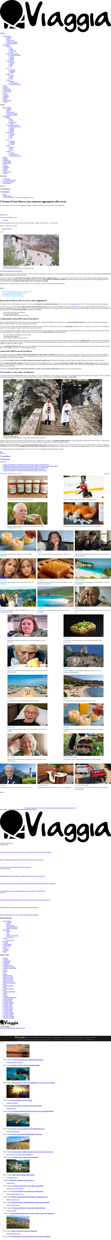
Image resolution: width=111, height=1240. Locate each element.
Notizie (5, 86)
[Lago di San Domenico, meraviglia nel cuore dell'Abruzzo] (57, 1188)
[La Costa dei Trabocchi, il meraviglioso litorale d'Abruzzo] (57, 1051)
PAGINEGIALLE (37, 1037)
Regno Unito (13, 50)
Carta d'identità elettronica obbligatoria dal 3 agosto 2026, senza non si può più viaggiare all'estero (25, 900)
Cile (11, 67)
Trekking (5, 996)
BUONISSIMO (87, 1037)
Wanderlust (6, 96)
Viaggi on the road (8, 999)
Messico (12, 58)
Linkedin (5, 220)
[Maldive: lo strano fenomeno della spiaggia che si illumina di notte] (57, 1194)
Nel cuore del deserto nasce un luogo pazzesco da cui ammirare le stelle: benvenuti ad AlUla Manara (25, 852)
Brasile (11, 64)
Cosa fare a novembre (8, 1016)
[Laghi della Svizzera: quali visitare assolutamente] (57, 1154)
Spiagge (5, 993)
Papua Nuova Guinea (15, 84)
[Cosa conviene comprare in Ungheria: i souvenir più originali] (57, 1103)
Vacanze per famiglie (12, 42)
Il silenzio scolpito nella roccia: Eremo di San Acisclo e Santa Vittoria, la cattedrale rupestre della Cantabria (30, 466)
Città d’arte (6, 964)
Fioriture (5, 971)
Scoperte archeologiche (9, 991)
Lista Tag (5, 958)
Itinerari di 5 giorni (8, 980)
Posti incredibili (7, 90)
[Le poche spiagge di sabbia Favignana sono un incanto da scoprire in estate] (57, 1143)
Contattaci (12, 1028)
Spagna (12, 52)
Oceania (9, 80)
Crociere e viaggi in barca (9, 968)
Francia (12, 49)
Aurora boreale (7, 961)
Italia (11, 48)
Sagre (4, 990)
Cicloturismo (6, 962)
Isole (4, 972)
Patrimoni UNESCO (8, 988)
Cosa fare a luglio (7, 1010)
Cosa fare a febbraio (8, 1003)
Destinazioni (6, 45)
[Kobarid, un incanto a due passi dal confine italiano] (57, 1062)
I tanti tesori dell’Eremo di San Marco (12, 294)
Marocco (12, 75)
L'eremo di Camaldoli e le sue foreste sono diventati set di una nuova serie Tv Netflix (25, 470)
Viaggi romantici (7, 1000)
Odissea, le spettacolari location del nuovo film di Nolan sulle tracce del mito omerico (22, 859)
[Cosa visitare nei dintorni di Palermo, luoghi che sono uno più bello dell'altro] (57, 1108)
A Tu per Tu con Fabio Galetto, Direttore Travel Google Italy (15, 867)
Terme (5, 994)
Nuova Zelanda (14, 83)
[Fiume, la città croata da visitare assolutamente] (57, 1222)
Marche (106, 304)
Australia (12, 81)
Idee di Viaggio (7, 921)
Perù (11, 65)
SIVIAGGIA (75, 1037)
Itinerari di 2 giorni (8, 978)
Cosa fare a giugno (8, 1009)
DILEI (71, 1037)
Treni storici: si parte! (8, 181)
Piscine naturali (7, 183)
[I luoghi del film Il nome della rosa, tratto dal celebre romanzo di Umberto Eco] (57, 1210)
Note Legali (25, 1039)
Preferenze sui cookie (43, 1039)
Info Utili (5, 941)
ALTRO (2, 104)
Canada (12, 56)
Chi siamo (20, 1039)
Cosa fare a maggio (8, 1007)
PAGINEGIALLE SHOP (46, 1037)
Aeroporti (5, 959)
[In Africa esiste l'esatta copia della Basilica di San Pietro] (57, 1131)
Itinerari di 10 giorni (8, 981)
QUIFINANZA (81, 1037)
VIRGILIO (31, 1037)
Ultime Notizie (10, 940)
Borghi (8, 39)
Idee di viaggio (7, 36)
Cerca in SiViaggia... (5, 1026)
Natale (5, 987)
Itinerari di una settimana (9, 983)
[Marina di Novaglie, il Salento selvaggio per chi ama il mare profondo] (57, 1199)
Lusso (4, 93)
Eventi (5, 969)
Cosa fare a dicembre (8, 1018)
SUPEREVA (93, 1037)
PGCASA (53, 1037)
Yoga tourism (6, 179)
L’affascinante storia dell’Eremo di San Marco (15, 293)
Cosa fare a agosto (8, 1012)
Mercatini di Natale (8, 985)
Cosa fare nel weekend (9, 966)
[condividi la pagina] (1, 232)
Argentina (12, 62)
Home (4, 194)
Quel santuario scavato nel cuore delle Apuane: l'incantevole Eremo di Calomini (23, 469)
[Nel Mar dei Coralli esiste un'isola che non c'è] (57, 1177)
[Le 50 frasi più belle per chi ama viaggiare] (57, 1091)
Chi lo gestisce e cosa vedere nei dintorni (13, 295)
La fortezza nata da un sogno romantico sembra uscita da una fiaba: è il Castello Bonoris (22, 891)
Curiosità (5, 94)
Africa (8, 74)
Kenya (11, 78)
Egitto (11, 77)
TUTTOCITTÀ (66, 1037)
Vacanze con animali (12, 43)
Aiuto (50, 1039)
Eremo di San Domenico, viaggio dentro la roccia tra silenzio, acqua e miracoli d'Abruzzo (26, 464)
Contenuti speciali (4, 1028)
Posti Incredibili (7, 944)
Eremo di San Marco (17, 271)
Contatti (5, 102)
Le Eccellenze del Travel (9, 180)
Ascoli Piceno (3, 271)
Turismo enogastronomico (10, 997)
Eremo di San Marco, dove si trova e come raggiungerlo (17, 291)
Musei (4, 984)
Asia (8, 68)
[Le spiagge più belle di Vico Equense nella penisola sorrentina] (57, 1205)
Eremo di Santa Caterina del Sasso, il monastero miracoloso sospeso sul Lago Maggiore (25, 467)
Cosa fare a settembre (8, 1013)
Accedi (2, 33)
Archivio (22, 1028)
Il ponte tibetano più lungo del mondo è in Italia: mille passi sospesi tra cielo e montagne (22, 876)
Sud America (10, 61)
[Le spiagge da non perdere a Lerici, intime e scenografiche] (57, 1183)
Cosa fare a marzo (8, 1004)
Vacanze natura (10, 40)
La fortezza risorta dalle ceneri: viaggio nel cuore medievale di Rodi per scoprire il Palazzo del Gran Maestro (28, 883)
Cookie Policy (35, 1039)
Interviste (5, 97)
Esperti (5, 99)
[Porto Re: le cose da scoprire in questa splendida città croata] (57, 1120)
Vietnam (12, 72)
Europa (8, 46)
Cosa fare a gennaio (8, 1002)
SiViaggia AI (6, 88)
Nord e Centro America (13, 53)
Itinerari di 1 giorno (8, 977)
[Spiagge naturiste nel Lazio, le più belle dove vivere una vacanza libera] (57, 1233)
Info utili (5, 87)
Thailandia (12, 71)
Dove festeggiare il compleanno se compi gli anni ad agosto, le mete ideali (19, 907)
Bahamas (12, 59)
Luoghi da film (7, 91)
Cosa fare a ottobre (8, 1015)
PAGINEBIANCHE (59, 1037)
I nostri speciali (7, 100)
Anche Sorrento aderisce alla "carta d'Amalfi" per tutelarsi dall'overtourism (19, 915)
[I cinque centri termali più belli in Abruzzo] (57, 1166)
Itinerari (5, 974)
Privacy (29, 1039)
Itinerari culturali (7, 975)
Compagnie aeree (7, 965)
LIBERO (27, 1037)
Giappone (12, 69)
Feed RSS (17, 1028)
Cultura (9, 271)
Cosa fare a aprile (7, 1006)
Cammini (9, 37)
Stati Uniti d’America (15, 55)
